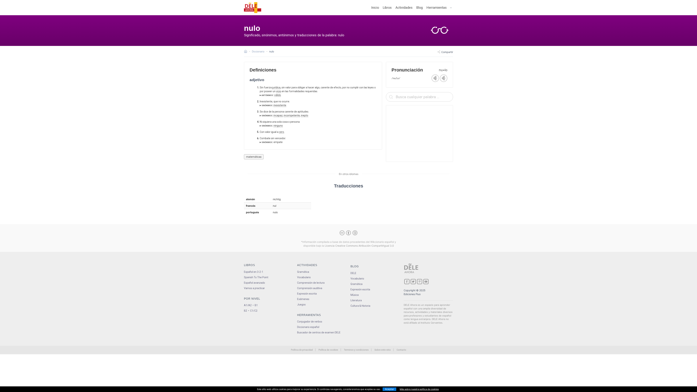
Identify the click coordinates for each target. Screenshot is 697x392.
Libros (387, 7)
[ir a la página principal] (252, 7)
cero (281, 131)
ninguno (278, 125)
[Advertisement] (419, 133)
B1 (256, 305)
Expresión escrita (307, 293)
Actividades (404, 7)
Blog (419, 7)
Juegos (301, 304)
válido (277, 95)
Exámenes (303, 299)
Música (354, 294)
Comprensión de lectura (311, 282)
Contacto (401, 349)
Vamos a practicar (254, 288)
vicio (278, 91)
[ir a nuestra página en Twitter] (413, 281)
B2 (245, 310)
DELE (353, 273)
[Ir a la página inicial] (246, 52)
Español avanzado (254, 282)
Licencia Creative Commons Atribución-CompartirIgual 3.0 (359, 245)
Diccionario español (308, 327)
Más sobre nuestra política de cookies (419, 389)
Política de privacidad (302, 349)
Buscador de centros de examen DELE (319, 332)
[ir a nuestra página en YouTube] (426, 281)
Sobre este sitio (382, 349)
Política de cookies (328, 349)
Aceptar (389, 389)
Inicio (375, 7)
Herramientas (437, 7)
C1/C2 (253, 310)
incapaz (278, 115)
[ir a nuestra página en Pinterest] (419, 281)
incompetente (292, 115)
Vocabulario (304, 277)
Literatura (356, 300)
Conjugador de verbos (309, 321)
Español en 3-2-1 (253, 271)
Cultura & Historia (360, 305)
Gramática (303, 271)
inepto (304, 115)
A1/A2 (248, 305)
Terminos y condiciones (356, 349)
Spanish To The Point (256, 277)
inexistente (280, 105)
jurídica (276, 87)
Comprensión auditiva (309, 288)
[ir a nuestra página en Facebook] (407, 281)
